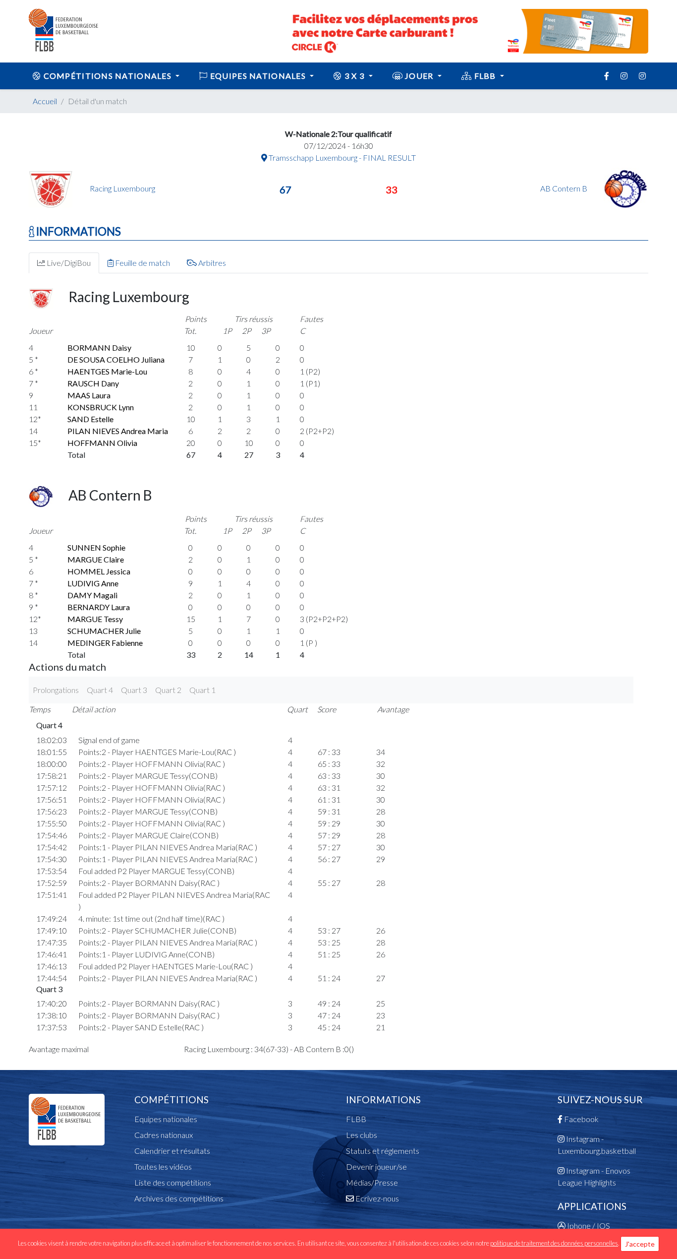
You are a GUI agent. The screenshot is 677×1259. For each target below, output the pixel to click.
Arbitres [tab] (211, 262)
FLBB (485, 75)
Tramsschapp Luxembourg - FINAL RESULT (341, 157)
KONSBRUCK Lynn (100, 407)
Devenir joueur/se (376, 1166)
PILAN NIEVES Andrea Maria (117, 431)
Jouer (419, 75)
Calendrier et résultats (172, 1150)
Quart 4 (100, 689)
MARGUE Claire (95, 559)
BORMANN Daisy (99, 347)
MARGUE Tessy (95, 619)
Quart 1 (202, 689)
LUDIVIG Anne (92, 583)
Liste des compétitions (172, 1182)
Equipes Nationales (258, 75)
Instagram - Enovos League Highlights (594, 1176)
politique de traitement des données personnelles (554, 1243)
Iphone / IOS (587, 1225)
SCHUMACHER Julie (104, 630)
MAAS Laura (89, 395)
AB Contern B (564, 188)
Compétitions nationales (107, 75)
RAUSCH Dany (93, 383)
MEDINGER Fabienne (105, 642)
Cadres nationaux (163, 1134)
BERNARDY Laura (98, 607)
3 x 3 (354, 75)
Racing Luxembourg (122, 188)
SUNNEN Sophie (96, 547)
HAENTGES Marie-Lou (107, 371)
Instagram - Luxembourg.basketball (597, 1144)
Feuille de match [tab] (141, 262)
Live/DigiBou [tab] (68, 262)
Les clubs (361, 1134)
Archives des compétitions (179, 1198)
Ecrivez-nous (376, 1198)
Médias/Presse (372, 1182)
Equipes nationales (165, 1119)
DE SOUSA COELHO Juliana (116, 359)
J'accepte (640, 1244)
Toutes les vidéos (163, 1166)
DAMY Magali (92, 595)
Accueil (45, 101)
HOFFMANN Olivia (102, 442)
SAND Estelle (90, 419)
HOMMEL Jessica (98, 571)
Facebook (581, 1119)
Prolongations (56, 689)
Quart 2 (168, 689)
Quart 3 (134, 689)
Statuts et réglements (382, 1150)
